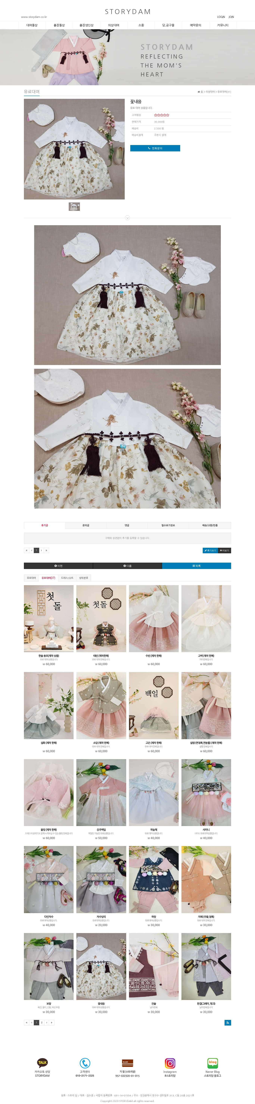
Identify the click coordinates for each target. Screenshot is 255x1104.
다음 (129, 565)
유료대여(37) (48, 578)
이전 (60, 565)
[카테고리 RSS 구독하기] (228, 1023)
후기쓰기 (211, 550)
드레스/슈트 (67, 578)
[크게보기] (74, 149)
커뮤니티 (222, 25)
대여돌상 (32, 25)
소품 (141, 25)
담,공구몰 (168, 25)
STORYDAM (126, 1101)
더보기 (225, 550)
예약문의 (195, 25)
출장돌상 (59, 25)
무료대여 (31, 578)
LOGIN (221, 17)
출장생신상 (87, 25)
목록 (198, 565)
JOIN (231, 17)
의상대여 (113, 25)
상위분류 (83, 578)
